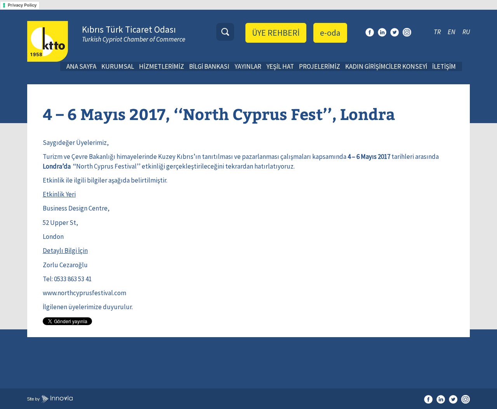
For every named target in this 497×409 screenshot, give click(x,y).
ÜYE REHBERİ (276, 32)
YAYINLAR (248, 66)
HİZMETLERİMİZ (161, 66)
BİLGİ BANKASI (209, 66)
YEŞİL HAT (280, 66)
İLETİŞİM (444, 66)
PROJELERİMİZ (319, 66)
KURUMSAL (117, 66)
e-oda (330, 32)
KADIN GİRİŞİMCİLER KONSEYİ (386, 66)
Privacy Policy (22, 5)
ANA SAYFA (81, 66)
